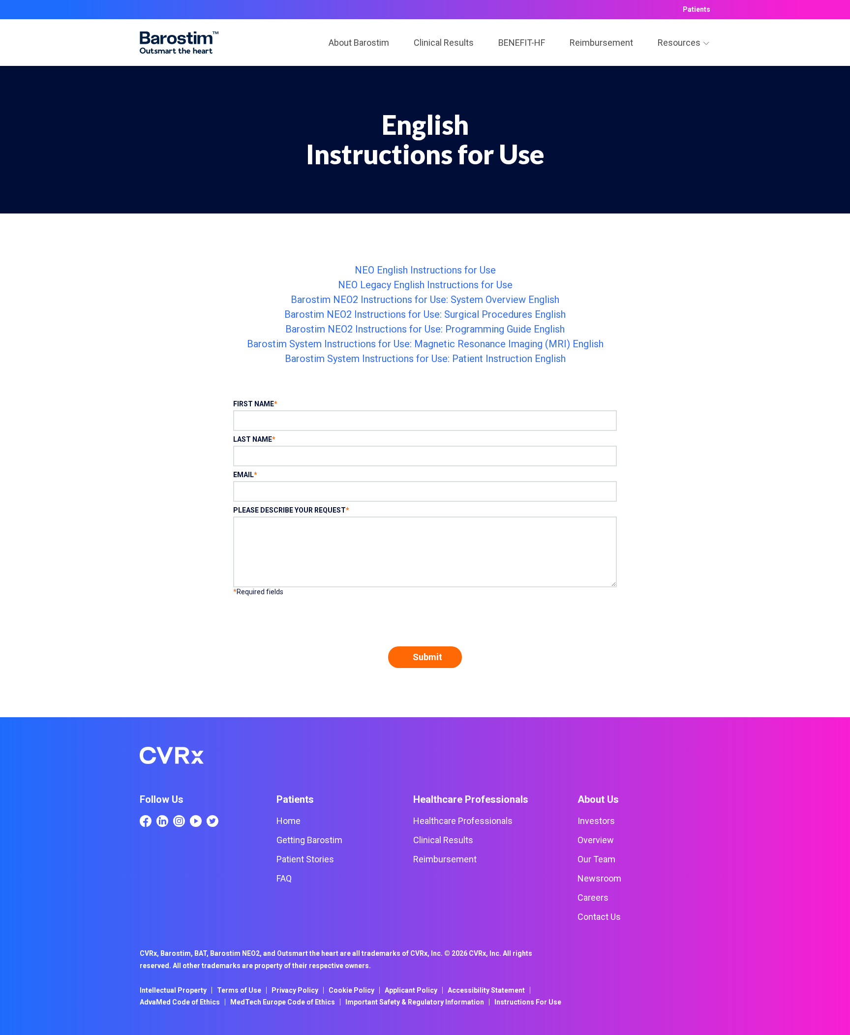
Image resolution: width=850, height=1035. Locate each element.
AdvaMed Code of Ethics (180, 1002)
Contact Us (599, 917)
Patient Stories (305, 859)
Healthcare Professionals (463, 821)
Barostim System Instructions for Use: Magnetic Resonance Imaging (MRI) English (425, 344)
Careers (592, 897)
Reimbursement (601, 42)
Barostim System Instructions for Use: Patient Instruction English (425, 359)
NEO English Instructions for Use (425, 270)
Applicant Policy (411, 990)
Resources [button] (679, 42)
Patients (696, 9)
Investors (596, 821)
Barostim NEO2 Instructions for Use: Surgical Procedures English (425, 314)
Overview (595, 840)
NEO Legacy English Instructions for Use (425, 285)
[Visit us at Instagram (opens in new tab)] (179, 821)
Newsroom (599, 878)
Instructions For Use (527, 1002)
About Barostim (359, 42)
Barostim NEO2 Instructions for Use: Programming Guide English (425, 329)
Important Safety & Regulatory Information (414, 1002)
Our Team (596, 859)
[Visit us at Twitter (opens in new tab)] (212, 821)
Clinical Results (444, 42)
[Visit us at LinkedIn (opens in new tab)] (162, 821)
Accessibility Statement (486, 990)
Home (288, 821)
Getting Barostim (309, 840)
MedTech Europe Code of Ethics (282, 1002)
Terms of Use (239, 990)
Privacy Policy (295, 990)
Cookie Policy (351, 990)
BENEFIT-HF (521, 42)
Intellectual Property (173, 990)
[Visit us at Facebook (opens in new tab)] (146, 821)
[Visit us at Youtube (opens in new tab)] (196, 821)
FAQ (284, 878)
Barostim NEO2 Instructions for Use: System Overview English (425, 299)
